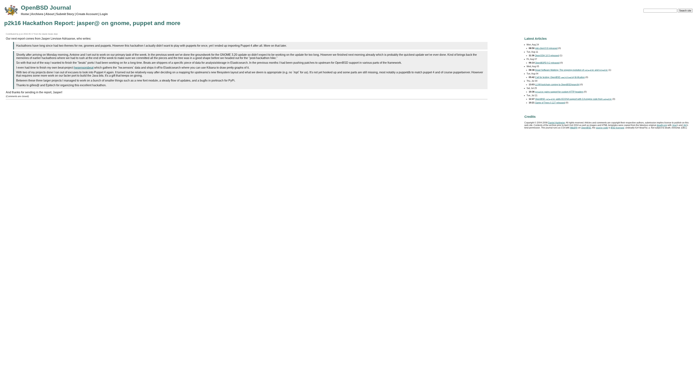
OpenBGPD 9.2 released (547, 63)
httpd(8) (574, 127)
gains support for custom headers (559, 92)
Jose (674, 125)
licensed (617, 127)
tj (19, 34)
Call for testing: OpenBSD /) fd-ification (560, 77)
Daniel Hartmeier (556, 122)
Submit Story (65, 14)
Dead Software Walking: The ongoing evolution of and (571, 70)
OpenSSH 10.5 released (547, 55)
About (49, 14)
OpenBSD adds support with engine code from (573, 99)
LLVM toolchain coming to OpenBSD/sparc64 (557, 84)
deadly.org (662, 125)
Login (104, 14)
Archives (37, 14)
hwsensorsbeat (83, 67)
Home (25, 14)
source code (602, 127)
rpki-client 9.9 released (546, 48)
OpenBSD (586, 127)
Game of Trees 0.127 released (550, 102)
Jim (685, 125)
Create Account (87, 14)
